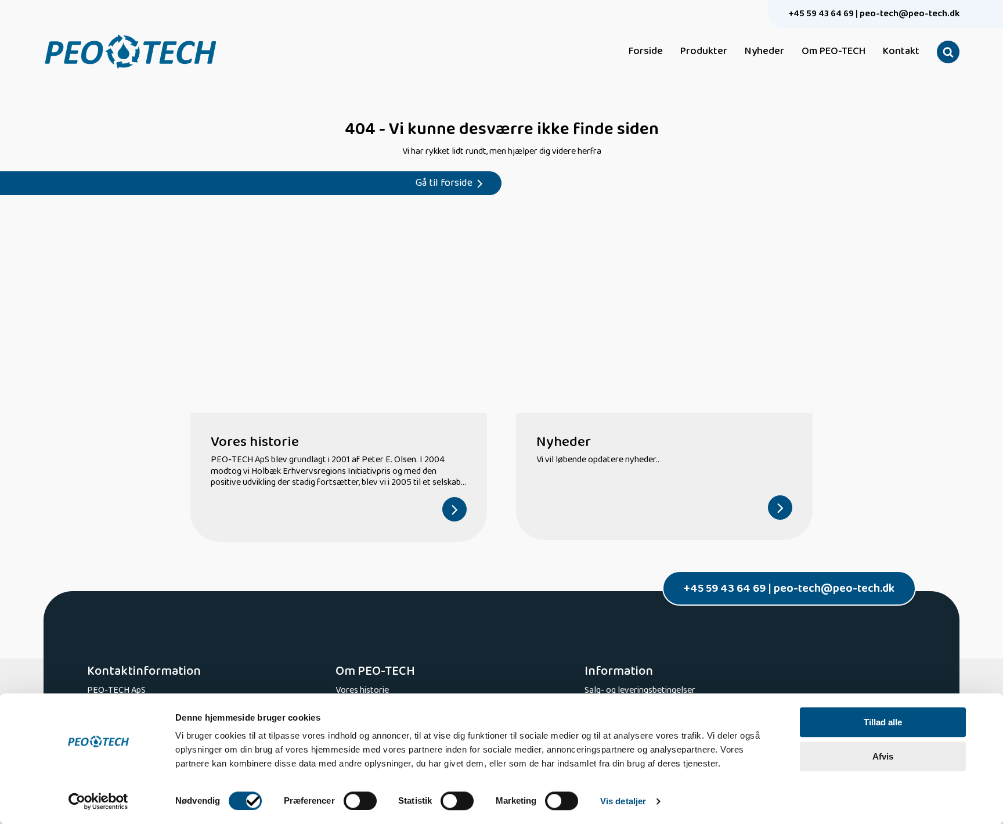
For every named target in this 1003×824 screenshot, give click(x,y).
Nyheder (764, 51)
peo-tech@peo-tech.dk (909, 13)
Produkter (703, 51)
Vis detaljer (623, 801)
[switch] (360, 800)
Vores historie (362, 690)
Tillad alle (883, 722)
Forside (646, 51)
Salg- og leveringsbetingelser (640, 690)
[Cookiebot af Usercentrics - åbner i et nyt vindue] (98, 801)
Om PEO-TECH (833, 51)
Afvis (882, 756)
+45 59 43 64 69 (821, 13)
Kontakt (901, 51)
